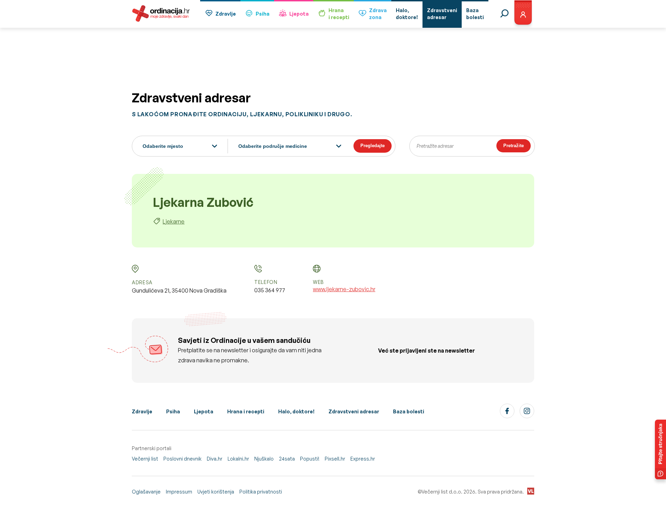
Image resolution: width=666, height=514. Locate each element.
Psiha (263, 14)
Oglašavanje (146, 492)
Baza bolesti (408, 411)
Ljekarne (174, 221)
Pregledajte (372, 145)
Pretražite (513, 145)
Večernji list (145, 459)
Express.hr (362, 459)
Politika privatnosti (260, 492)
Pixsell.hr (335, 459)
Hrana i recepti (245, 411)
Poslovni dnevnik (182, 459)
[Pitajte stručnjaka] (660, 449)
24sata (287, 459)
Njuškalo (264, 459)
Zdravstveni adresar (353, 411)
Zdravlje (225, 14)
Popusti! (309, 459)
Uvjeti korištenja (215, 492)
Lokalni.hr (238, 459)
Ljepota (299, 14)
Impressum (179, 492)
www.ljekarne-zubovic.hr (344, 289)
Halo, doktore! (296, 411)
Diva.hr (214, 459)
